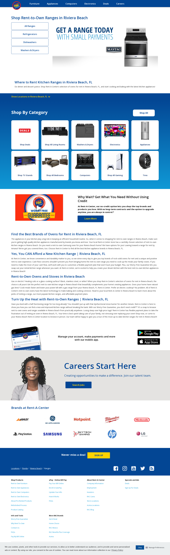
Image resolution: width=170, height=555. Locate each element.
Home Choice (54, 523)
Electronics (115, 144)
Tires (145, 175)
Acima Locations (93, 505)
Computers (85, 175)
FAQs (51, 501)
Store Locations (93, 501)
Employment (91, 488)
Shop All (144, 112)
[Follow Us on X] (142, 471)
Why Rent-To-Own (17, 523)
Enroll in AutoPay (55, 488)
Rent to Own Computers (20, 492)
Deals (127, 483)
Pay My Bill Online (17, 536)
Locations (15, 468)
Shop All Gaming (115, 175)
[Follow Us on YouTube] (133, 471)
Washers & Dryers (30, 50)
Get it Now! (53, 519)
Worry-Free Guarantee (19, 519)
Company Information (95, 483)
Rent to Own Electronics (20, 496)
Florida (25, 468)
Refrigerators (30, 34)
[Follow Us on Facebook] (116, 471)
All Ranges (30, 26)
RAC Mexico (53, 528)
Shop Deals (25, 144)
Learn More (90, 218)
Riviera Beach (36, 468)
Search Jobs (78, 384)
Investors (90, 492)
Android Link (149, 333)
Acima (51, 536)
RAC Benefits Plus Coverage (59, 532)
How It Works (54, 496)
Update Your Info (55, 492)
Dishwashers (29, 42)
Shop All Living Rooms (55, 144)
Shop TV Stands (25, 175)
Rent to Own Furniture (19, 483)
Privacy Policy (117, 550)
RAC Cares (91, 496)
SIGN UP (98, 455)
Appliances (145, 144)
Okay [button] (140, 547)
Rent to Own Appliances (20, 488)
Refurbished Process (19, 505)
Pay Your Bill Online (56, 483)
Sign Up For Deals (131, 488)
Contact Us (15, 528)
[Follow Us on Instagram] (124, 471)
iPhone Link (149, 342)
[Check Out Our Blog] (152, 471)
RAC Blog (90, 510)
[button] (155, 547)
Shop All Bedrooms (55, 175)
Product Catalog (17, 510)
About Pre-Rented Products (21, 501)
